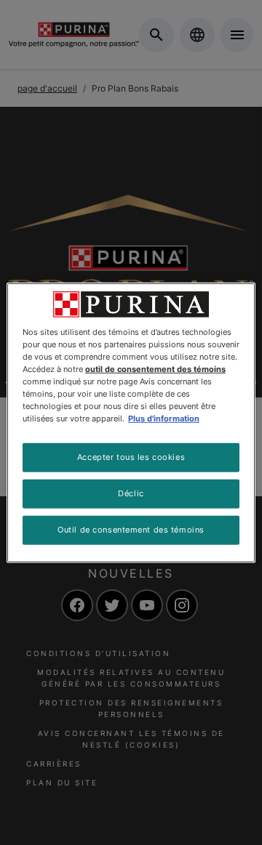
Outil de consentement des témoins (131, 530)
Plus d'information (163, 418)
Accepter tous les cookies (131, 457)
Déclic (130, 493)
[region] (131, 422)
